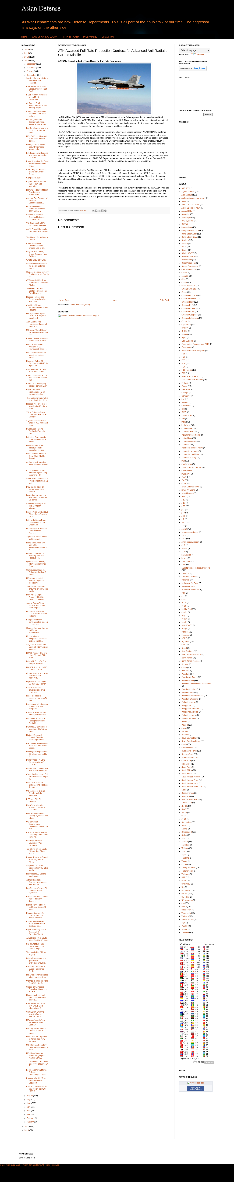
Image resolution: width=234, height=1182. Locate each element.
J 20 (183, 506)
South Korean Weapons (191, 786)
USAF (184, 907)
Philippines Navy (188, 718)
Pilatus (184, 722)
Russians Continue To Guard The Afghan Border (35, 968)
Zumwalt (185, 932)
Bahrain (184, 224)
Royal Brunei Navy (189, 738)
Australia (185, 214)
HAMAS (184, 402)
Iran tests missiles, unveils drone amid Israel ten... (35, 689)
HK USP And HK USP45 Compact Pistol (36, 668)
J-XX (183, 522)
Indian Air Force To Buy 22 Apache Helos (36, 662)
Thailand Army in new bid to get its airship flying (37, 399)
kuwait (184, 558)
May (29, 1107)
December (31, 64)
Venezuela (186, 913)
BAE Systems (187, 221)
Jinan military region (190, 542)
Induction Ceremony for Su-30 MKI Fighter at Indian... (36, 439)
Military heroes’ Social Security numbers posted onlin (35, 146)
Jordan (184, 548)
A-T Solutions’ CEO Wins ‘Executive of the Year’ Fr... (37, 1064)
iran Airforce (186, 464)
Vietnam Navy (187, 919)
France (184, 386)
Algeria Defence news (191, 208)
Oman (184, 667)
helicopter (185, 406)
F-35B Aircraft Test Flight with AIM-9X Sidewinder (36, 97)
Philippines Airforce (189, 712)
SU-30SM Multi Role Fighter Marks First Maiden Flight (35, 946)
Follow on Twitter (70, 36)
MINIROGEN (186, 625)
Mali (183, 593)
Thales (184, 861)
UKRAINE (185, 884)
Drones (184, 334)
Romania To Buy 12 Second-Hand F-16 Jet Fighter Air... (37, 363)
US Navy (185, 897)
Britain (184, 250)
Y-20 (183, 923)
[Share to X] (99, 210)
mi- (182, 596)
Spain (184, 790)
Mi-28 (183, 602)
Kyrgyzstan (186, 561)
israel (183, 484)
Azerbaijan (186, 218)
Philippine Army (188, 702)
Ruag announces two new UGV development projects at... (36, 546)
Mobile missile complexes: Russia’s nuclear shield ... (36, 638)
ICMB (183, 412)
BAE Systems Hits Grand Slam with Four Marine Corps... (37, 745)
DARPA (184, 328)
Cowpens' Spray (33, 178)
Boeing (184, 243)
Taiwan (184, 842)
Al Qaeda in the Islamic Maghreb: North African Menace (37, 646)
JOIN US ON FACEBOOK (44, 36)
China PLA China (188, 289)
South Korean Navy (189, 783)
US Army (185, 893)
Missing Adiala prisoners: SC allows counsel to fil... (37, 754)
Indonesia (185, 445)
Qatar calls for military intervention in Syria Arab (36, 564)
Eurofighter (186, 347)
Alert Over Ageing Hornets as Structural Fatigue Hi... (36, 324)
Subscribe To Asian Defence (196, 1088)
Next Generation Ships (191, 654)
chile (183, 279)
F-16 (183, 363)
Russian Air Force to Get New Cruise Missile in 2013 (36, 406)
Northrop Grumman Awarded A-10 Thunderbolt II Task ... (36, 346)
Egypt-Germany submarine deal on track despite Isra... (35, 391)
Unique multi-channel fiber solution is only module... (36, 997)
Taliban (184, 848)
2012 (26, 60)
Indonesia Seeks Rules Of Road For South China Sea (36, 522)
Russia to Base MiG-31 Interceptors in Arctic (36, 713)
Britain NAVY (187, 253)
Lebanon (185, 573)
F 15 (183, 354)
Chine (184, 292)
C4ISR (184, 273)
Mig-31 (184, 622)
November (31, 67)
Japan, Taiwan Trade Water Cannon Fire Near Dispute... (35, 605)
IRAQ (183, 477)
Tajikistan (185, 845)
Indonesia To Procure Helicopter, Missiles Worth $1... (35, 720)
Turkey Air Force (188, 868)
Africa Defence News (190, 204)
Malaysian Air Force (190, 583)
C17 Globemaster (189, 269)
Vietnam (185, 916)
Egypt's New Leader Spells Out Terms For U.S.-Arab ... (36, 807)
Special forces (187, 793)
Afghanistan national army (192, 198)
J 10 (183, 500)
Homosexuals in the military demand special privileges (35, 447)
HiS (183, 409)
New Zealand (187, 651)
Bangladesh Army (189, 234)
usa (183, 903)
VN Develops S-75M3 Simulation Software (36, 224)
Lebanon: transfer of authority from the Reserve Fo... (35, 555)
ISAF (183, 480)
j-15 (183, 513)
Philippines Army (188, 715)
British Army (186, 260)
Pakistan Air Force (189, 677)
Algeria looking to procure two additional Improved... (37, 675)
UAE (183, 877)
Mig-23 (184, 616)
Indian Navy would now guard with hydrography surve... (36, 960)
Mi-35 (183, 606)
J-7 (182, 519)
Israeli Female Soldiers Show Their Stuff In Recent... (36, 456)
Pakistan (185, 674)
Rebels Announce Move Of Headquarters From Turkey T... (37, 834)
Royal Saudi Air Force (190, 741)
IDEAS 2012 (186, 415)
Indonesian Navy (188, 458)
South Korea (186, 774)
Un (182, 887)
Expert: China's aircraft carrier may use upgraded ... (36, 184)
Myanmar (185, 641)
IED (183, 419)
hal (182, 399)
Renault (184, 731)
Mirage (184, 628)
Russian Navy (187, 754)
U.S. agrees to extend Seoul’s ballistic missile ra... (35, 793)
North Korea (186, 658)
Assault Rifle (186, 211)
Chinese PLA (187, 305)
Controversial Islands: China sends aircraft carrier (36, 572)
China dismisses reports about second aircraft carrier (36, 377)
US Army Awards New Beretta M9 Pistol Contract (35, 1022)
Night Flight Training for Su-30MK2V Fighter (36, 682)
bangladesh (186, 227)
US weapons (187, 900)
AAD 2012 (185, 188)
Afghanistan (186, 195)
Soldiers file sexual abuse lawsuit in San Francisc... (37, 80)
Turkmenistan (187, 871)
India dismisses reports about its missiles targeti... (36, 355)
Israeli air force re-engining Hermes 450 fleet (36, 698)
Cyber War (186, 325)
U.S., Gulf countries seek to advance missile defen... (36, 138)
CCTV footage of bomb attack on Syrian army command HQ (36, 472)
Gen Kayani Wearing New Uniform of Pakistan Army (35, 1014)
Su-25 (184, 812)
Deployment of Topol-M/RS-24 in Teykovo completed (36, 315)
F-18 (183, 367)
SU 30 (184, 806)
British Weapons (188, 263)
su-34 (183, 816)
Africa (183, 201)
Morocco (185, 635)
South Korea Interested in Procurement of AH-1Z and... (37, 481)
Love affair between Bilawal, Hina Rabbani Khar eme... (37, 785)
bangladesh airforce (190, 230)
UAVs (183, 881)
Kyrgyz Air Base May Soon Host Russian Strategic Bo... (35, 923)
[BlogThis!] (96, 210)
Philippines (186, 705)
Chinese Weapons (189, 315)
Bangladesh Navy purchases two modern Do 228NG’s (37, 622)
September (32, 75)
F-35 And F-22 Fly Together (34, 800)
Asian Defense (41, 7)
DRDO (184, 331)
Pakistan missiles (188, 689)
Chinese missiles (188, 298)
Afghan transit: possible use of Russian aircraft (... (37, 464)
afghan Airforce (188, 192)
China (184, 282)
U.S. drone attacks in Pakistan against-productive (35, 580)
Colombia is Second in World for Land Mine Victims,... (36, 113)
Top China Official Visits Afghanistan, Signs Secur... (36, 851)
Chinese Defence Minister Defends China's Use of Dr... (35, 245)
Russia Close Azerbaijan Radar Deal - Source (37, 339)
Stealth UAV (186, 803)
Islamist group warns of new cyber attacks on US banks (36, 497)
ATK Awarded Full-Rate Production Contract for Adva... (37, 282)
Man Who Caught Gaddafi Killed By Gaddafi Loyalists (35, 597)
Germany (185, 396)
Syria (183, 835)
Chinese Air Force (189, 295)
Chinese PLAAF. (188, 308)
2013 (26, 57)
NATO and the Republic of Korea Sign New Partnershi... (36, 1039)
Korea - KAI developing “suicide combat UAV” (36, 385)
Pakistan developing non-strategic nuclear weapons (37, 706)
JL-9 (183, 545)
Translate (200, 54)
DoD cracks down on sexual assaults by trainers (35, 489)
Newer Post (64, 300)
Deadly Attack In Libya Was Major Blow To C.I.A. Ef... (35, 762)
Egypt (183, 337)
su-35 (183, 819)
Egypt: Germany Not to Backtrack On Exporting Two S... (36, 932)
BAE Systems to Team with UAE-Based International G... (35, 1005)
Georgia (184, 393)
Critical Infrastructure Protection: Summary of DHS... (36, 989)
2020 (26, 49)
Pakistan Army (187, 680)
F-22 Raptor (186, 370)
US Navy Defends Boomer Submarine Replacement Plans (36, 122)
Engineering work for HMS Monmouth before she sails (35, 915)
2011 (26, 1126)
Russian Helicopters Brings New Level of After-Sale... (36, 299)
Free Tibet (185, 389)
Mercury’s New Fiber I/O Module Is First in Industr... (36, 1030)
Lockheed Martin (188, 577)
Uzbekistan (186, 910)
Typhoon (185, 874)
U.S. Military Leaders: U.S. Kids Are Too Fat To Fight (36, 613)
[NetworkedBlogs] (195, 1083)
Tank (183, 851)
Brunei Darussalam (189, 266)
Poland (184, 725)
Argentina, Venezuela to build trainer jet (36, 538)
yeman (184, 929)
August (30, 1096)
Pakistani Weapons (189, 699)
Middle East (186, 609)
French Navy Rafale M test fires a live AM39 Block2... (36, 907)
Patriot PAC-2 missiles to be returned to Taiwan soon (36, 729)
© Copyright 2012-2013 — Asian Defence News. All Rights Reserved (29, 1165)
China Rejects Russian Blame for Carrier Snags (36, 171)
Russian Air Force (189, 751)
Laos (183, 564)
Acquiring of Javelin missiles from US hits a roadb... (37, 867)
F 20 (183, 357)
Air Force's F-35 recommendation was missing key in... (36, 105)
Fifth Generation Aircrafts (192, 380)
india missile (186, 428)
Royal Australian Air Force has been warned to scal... (37, 163)
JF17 (183, 539)
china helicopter (188, 286)
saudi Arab (186, 760)
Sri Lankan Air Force (190, 799)
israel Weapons (188, 490)
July (29, 1099)
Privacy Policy (90, 36)
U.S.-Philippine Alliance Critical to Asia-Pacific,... (36, 530)
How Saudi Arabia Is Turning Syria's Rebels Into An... (37, 815)
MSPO (184, 638)
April (29, 1111)
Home (24, 36)
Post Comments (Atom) (80, 305)
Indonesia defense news (192, 448)
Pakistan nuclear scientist (192, 696)
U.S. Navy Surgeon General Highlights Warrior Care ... (35, 1055)
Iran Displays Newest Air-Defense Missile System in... (37, 890)
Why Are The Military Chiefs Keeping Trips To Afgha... (36, 254)
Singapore (186, 764)
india (183, 422)
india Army (186, 425)
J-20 (183, 516)
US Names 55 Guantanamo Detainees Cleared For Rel (37, 825)
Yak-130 (185, 926)
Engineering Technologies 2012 (195, 344)
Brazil (183, 247)
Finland (184, 383)
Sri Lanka (185, 796)
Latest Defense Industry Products (195, 568)
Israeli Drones (187, 493)
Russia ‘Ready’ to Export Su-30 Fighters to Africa (37, 859)
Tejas (183, 855)
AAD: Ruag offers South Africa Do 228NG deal (37, 939)
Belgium (185, 240)
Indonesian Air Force (190, 454)
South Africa (186, 770)
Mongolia (185, 632)
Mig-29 (184, 619)
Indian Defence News (190, 435)
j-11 (183, 509)
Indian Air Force (188, 431)
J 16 (183, 503)
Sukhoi (184, 829)
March (29, 1114)
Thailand (185, 858)
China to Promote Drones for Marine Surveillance (37, 630)
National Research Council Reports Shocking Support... (36, 737)
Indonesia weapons (190, 451)
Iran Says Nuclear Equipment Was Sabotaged (34, 843)
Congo (184, 321)
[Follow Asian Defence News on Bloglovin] (193, 70)
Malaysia (185, 580)
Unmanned (186, 890)
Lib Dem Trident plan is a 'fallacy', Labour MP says (37, 130)
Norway (184, 664)
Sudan (184, 825)
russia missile (187, 748)
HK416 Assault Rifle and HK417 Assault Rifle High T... (36, 655)
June (29, 1103)
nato (183, 645)
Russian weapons (189, 757)
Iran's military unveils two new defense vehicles (37, 769)
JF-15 (183, 535)
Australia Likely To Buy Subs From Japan (36, 370)
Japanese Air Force (189, 532)
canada (184, 276)
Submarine (186, 822)
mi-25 (183, 599)
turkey (184, 864)
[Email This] (93, 210)
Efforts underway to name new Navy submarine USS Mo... (37, 155)
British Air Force (188, 256)
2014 (26, 53)
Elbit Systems (187, 341)
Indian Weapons (188, 441)
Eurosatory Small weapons (193, 351)
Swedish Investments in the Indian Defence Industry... (36, 266)
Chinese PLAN (187, 312)
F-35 (183, 373)
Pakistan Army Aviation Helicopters (196, 684)
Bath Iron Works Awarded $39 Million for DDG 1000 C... (37, 1088)
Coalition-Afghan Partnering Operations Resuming (37, 307)
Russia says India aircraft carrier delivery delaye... (37, 898)
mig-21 (184, 612)
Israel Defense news (190, 487)
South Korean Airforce (190, 777)
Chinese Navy (187, 302)
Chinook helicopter (189, 318)
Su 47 (184, 809)
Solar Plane (186, 767)
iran (183, 461)
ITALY (183, 496)
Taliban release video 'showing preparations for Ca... (37, 588)
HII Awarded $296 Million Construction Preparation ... (37, 192)
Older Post (164, 300)
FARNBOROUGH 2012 (191, 376)
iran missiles (186, 470)
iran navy (185, 474)
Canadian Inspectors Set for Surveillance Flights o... (37, 776)
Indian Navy (186, 438)
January (30, 1122)
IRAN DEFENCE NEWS (191, 467)
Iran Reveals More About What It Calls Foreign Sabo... (37, 514)
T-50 (183, 838)
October (30, 71)
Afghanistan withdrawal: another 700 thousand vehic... (37, 423)
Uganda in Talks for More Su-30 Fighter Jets (37, 982)
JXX (183, 552)
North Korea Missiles (190, 661)
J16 (183, 526)
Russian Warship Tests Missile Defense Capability (36, 1080)
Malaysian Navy (188, 586)
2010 (26, 1130)
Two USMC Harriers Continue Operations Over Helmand (36, 290)
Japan (184, 529)
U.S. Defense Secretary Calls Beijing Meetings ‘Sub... (37, 1047)
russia (184, 744)
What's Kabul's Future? (36, 260)
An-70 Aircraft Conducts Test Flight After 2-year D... (37, 231)
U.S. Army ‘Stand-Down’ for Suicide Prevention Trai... (37, 332)
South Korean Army (189, 780)
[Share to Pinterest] (105, 210)
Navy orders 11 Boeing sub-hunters (36, 875)
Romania (185, 735)
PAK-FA (184, 671)
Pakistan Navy (187, 692)
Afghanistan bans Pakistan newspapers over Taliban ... (36, 882)
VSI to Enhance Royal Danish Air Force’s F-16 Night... (36, 414)
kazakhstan (186, 555)
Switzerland (186, 832)
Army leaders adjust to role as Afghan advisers (36, 505)
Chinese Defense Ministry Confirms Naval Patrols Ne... (37, 274)
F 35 (183, 360)
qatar (183, 728)
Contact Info (108, 36)
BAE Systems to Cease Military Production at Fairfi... (36, 88)
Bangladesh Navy (189, 237)
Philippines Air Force (190, 709)
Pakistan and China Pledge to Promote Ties (35, 431)
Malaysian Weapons (190, 590)
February (31, 1118)
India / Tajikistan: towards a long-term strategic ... (37, 976)
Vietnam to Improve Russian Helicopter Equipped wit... (35, 217)
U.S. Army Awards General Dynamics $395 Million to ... (35, 208)
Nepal (184, 648)
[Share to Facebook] (102, 210)
